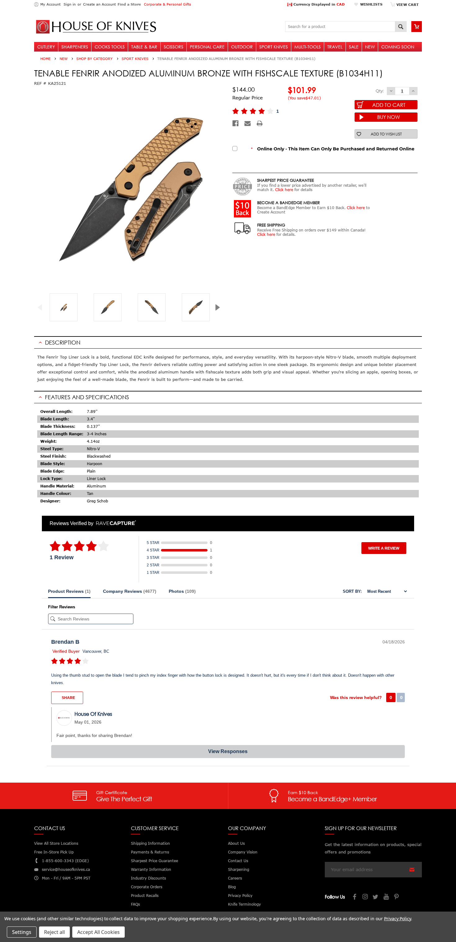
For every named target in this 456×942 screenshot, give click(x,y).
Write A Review (383, 548)
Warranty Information (151, 869)
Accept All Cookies (98, 932)
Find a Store (129, 4)
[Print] (260, 123)
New (370, 46)
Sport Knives (273, 46)
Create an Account (99, 4)
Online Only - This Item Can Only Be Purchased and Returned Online (332, 149)
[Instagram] (365, 897)
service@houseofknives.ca (66, 869)
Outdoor (242, 46)
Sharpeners (74, 46)
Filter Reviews (61, 607)
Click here (284, 189)
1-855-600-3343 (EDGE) (65, 860)
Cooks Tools (110, 46)
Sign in (70, 4)
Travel (334, 46)
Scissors (173, 46)
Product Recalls (145, 895)
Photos (182, 591)
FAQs (135, 904)
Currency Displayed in (318, 4)
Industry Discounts (148, 878)
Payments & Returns (150, 852)
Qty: (380, 90)
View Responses (228, 751)
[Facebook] (235, 123)
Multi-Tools (307, 46)
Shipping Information (150, 843)
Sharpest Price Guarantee (154, 860)
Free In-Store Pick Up (54, 852)
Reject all (54, 932)
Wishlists (371, 4)
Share (68, 698)
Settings (21, 932)
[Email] (247, 123)
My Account (50, 4)
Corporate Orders (146, 887)
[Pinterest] (397, 897)
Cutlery (46, 46)
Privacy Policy (397, 918)
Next (219, 307)
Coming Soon (397, 46)
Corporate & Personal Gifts (167, 4)
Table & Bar (144, 46)
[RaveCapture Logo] (114, 523)
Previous (42, 307)
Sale (354, 46)
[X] (376, 897)
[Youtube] (386, 897)
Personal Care (207, 46)
